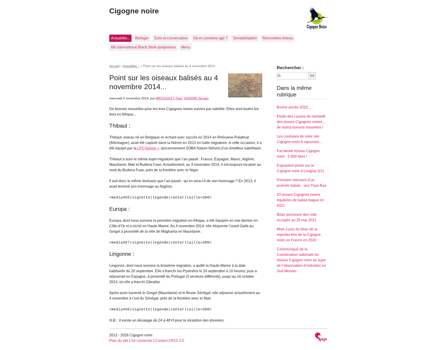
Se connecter (141, 340)
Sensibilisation (245, 38)
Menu (185, 47)
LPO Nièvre (146, 148)
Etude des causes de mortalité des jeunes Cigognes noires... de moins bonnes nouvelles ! (301, 121)
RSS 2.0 (177, 340)
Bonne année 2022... (293, 107)
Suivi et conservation (171, 38)
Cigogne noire (134, 11)
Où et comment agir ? (210, 38)
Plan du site (118, 340)
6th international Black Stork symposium (143, 47)
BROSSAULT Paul (169, 98)
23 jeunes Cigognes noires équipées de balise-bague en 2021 (300, 200)
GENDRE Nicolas (196, 98)
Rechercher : (290, 67)
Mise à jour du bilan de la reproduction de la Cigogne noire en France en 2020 (299, 234)
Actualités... (120, 38)
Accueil (114, 66)
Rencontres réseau (277, 38)
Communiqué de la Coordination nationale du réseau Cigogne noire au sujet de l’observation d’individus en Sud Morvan (301, 260)
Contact (161, 340)
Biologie (142, 38)
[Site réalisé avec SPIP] (321, 337)
